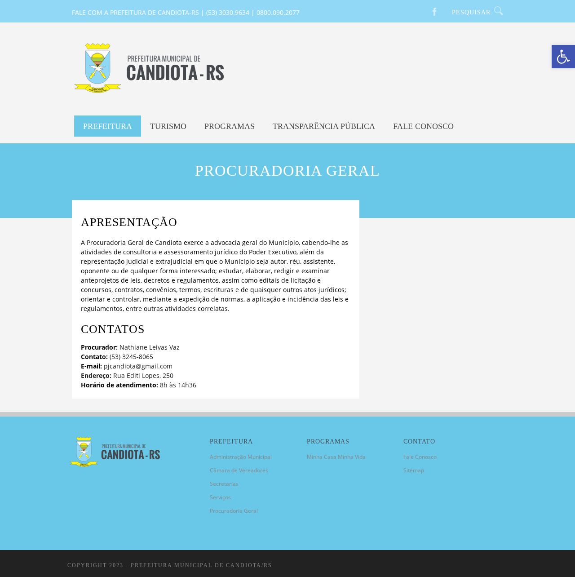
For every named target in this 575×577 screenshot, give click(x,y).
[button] (563, 56)
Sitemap (413, 470)
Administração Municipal (241, 457)
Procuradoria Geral (234, 511)
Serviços (220, 497)
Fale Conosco (423, 126)
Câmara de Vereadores (239, 470)
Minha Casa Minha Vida (336, 457)
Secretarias (224, 484)
